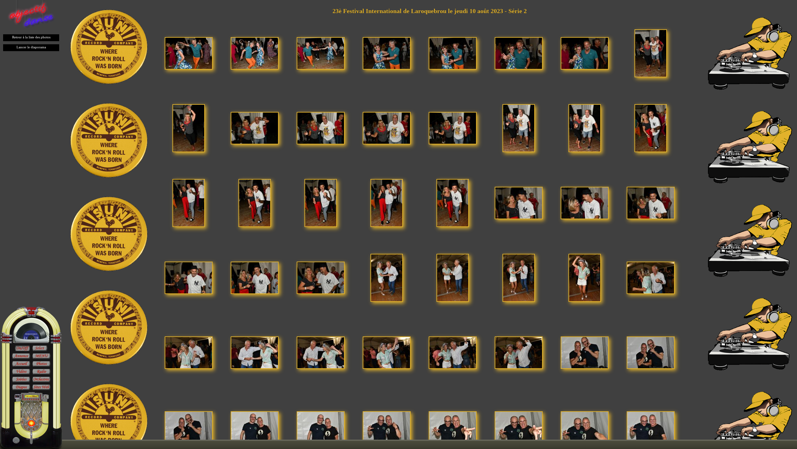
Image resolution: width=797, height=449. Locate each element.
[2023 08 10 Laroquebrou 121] (585, 53)
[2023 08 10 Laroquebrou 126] (387, 127)
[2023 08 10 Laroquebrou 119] (453, 53)
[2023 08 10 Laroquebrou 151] (453, 352)
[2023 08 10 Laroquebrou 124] (255, 127)
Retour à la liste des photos (31, 37)
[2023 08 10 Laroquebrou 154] (651, 352)
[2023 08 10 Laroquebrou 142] (386, 277)
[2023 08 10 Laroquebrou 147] (189, 352)
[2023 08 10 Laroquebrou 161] (585, 427)
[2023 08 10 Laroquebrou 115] (189, 53)
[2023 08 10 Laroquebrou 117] (321, 53)
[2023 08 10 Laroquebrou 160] (519, 427)
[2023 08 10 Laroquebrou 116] (255, 53)
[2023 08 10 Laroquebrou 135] (452, 202)
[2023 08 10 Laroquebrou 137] (585, 202)
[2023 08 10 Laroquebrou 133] (320, 202)
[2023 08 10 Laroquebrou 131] (188, 202)
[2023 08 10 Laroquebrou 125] (321, 127)
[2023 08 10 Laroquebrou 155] (189, 427)
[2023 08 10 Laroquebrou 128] (518, 127)
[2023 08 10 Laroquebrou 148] (255, 352)
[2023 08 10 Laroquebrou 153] (585, 352)
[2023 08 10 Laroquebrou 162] (651, 427)
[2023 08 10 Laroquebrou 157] (321, 427)
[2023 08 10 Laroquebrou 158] (387, 427)
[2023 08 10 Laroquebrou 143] (452, 277)
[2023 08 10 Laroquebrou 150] (387, 352)
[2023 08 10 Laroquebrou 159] (453, 427)
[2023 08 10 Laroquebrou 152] (519, 352)
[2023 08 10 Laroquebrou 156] (255, 427)
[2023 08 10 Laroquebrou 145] (584, 277)
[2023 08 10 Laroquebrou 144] (518, 277)
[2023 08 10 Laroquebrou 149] (321, 352)
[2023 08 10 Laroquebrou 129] (584, 127)
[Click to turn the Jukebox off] (22, 348)
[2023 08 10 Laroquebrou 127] (453, 127)
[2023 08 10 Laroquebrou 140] (255, 277)
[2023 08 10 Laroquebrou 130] (650, 127)
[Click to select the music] (40, 348)
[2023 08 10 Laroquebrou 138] (651, 202)
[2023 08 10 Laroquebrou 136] (519, 202)
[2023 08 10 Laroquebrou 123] (188, 127)
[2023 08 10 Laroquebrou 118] (387, 53)
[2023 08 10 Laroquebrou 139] (189, 277)
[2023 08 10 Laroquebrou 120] (519, 53)
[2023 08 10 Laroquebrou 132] (254, 202)
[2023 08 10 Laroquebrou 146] (651, 277)
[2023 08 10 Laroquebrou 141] (321, 277)
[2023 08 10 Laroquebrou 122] (650, 53)
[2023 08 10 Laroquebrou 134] (386, 202)
